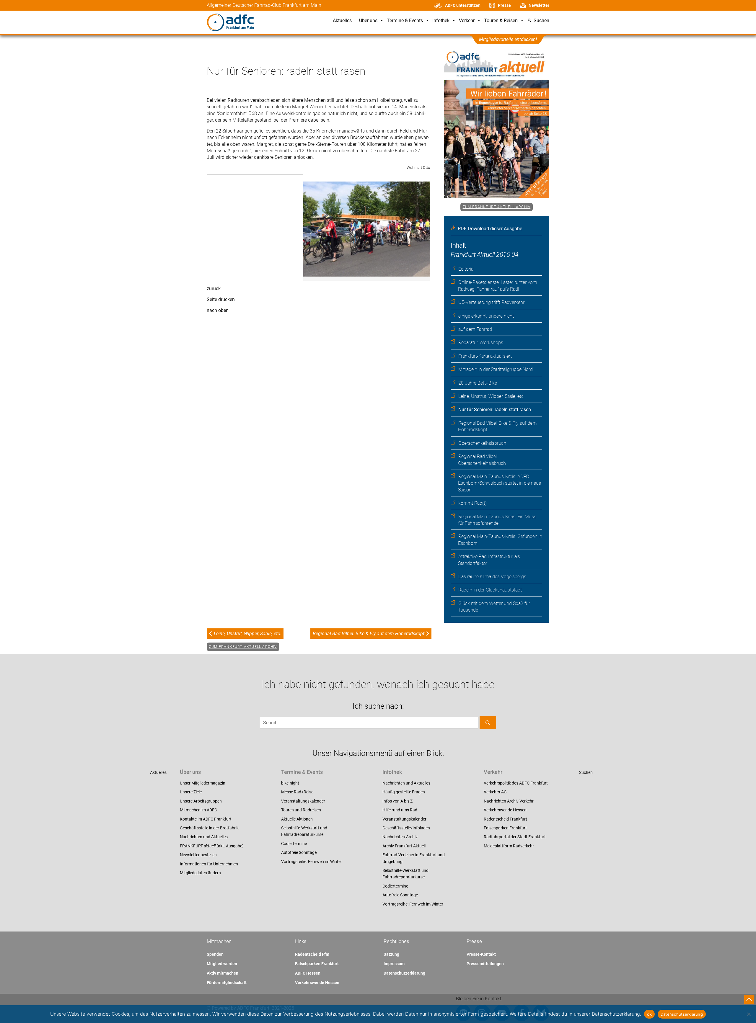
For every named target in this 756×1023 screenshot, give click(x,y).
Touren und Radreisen (301, 810)
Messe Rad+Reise (297, 792)
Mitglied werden (222, 963)
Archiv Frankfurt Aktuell (404, 846)
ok (649, 1014)
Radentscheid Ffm (312, 954)
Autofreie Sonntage (299, 852)
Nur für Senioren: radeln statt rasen (494, 409)
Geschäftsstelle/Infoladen (406, 828)
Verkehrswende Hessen (505, 810)
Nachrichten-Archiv (400, 836)
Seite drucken (221, 299)
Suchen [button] (541, 20)
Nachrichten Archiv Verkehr (509, 801)
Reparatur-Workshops (480, 342)
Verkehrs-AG (495, 792)
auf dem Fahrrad (475, 329)
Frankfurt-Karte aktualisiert (485, 356)
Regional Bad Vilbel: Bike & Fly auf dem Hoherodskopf (368, 633)
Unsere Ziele (191, 792)
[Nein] (749, 1014)
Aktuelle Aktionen (297, 819)
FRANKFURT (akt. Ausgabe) (212, 846)
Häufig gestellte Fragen (403, 792)
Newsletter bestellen (198, 854)
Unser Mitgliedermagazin (202, 783)
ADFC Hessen (307, 973)
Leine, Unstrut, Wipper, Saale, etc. (491, 396)
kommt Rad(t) (472, 503)
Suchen (586, 772)
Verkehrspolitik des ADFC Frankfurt (516, 783)
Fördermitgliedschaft (227, 982)
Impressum (394, 963)
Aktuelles (342, 20)
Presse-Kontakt (481, 954)
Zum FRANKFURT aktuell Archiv (497, 207)
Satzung (391, 954)
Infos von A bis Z (397, 801)
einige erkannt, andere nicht (486, 316)
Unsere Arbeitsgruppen (201, 801)
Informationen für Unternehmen (209, 864)
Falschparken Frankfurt (505, 828)
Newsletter (539, 5)
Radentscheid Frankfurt (505, 819)
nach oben (218, 310)
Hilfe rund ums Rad (399, 810)
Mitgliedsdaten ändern (200, 872)
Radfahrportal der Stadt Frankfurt (515, 836)
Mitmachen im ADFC (198, 810)
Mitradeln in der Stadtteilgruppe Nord (495, 369)
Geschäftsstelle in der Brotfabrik (209, 828)
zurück (214, 288)
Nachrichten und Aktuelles (204, 836)
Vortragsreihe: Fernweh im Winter (311, 861)
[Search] (488, 722)
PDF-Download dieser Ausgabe (490, 228)
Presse (504, 5)
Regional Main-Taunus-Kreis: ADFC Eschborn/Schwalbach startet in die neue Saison (499, 483)
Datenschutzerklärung (404, 973)
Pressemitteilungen (485, 963)
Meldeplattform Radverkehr (509, 846)
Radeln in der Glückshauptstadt (490, 590)
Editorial (466, 269)
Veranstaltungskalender (303, 801)
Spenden (215, 954)
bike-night (290, 783)
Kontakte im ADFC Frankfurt (206, 819)
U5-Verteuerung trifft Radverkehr (491, 302)
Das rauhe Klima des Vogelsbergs (492, 576)
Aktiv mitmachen (222, 973)
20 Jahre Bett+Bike (477, 383)
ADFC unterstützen (462, 5)
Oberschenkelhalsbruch (482, 443)
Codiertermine (294, 843)
